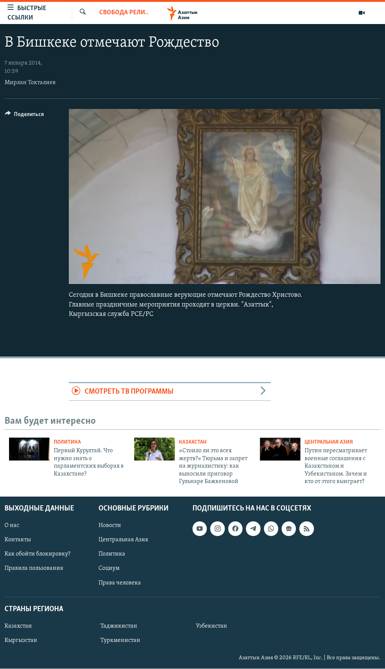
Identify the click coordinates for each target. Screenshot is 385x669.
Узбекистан (211, 626)
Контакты (18, 540)
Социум (109, 569)
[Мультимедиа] (361, 13)
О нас (12, 526)
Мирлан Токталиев (30, 83)
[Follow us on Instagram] (217, 529)
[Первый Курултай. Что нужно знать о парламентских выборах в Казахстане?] (29, 449)
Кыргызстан (21, 640)
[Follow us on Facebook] (235, 529)
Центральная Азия (329, 442)
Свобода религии (124, 12)
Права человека (120, 583)
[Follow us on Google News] (289, 529)
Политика (67, 442)
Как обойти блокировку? (37, 554)
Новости (110, 526)
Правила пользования (34, 569)
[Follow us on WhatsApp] (271, 529)
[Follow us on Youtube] (199, 529)
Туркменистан (120, 640)
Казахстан (192, 442)
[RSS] (306, 529)
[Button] (24, 116)
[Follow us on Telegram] (253, 529)
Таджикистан (118, 626)
